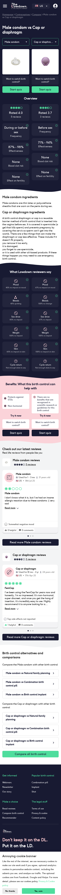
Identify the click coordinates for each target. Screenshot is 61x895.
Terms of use (38, 808)
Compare (36, 14)
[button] (30, 197)
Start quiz (16, 89)
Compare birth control (13, 813)
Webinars (7, 782)
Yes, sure (38, 891)
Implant (35, 787)
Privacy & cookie (39, 813)
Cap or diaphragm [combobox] (44, 42)
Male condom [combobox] (12, 42)
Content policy (39, 817)
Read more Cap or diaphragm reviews (30, 637)
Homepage (7, 14)
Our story (6, 791)
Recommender (9, 817)
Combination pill (40, 782)
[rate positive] (6, 530)
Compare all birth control (30, 754)
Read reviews (8, 808)
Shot (34, 791)
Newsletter (7, 787)
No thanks (10, 891)
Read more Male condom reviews (30, 542)
